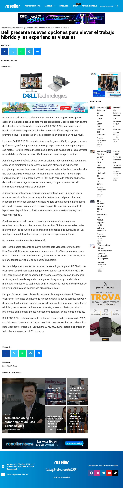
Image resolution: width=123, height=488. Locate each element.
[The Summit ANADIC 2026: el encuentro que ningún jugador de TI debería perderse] (92, 201)
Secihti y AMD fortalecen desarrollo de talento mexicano (53, 393)
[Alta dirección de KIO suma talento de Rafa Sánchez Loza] (23, 405)
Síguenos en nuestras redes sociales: (103, 465)
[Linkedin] (103, 473)
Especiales (63, 6)
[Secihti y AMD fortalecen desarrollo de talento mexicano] (109, 151)
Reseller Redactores (101, 139)
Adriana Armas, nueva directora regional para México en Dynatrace (55, 421)
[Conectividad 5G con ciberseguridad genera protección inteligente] (92, 246)
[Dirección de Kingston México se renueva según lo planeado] (109, 107)
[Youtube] (109, 473)
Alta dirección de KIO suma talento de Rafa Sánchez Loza (20, 422)
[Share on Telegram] (29, 51)
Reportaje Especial (89, 6)
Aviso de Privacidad (61, 477)
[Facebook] (91, 473)
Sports (75, 5)
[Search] (117, 6)
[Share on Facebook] (4, 51)
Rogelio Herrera (116, 134)
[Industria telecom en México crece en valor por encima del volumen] (92, 107)
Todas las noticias (32, 6)
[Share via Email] (37, 51)
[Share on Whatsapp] (21, 51)
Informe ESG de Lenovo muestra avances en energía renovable (77, 393)
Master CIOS (49, 6)
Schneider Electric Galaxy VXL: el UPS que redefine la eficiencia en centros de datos (102, 167)
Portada (4, 28)
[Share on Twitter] (13, 51)
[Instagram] (97, 473)
